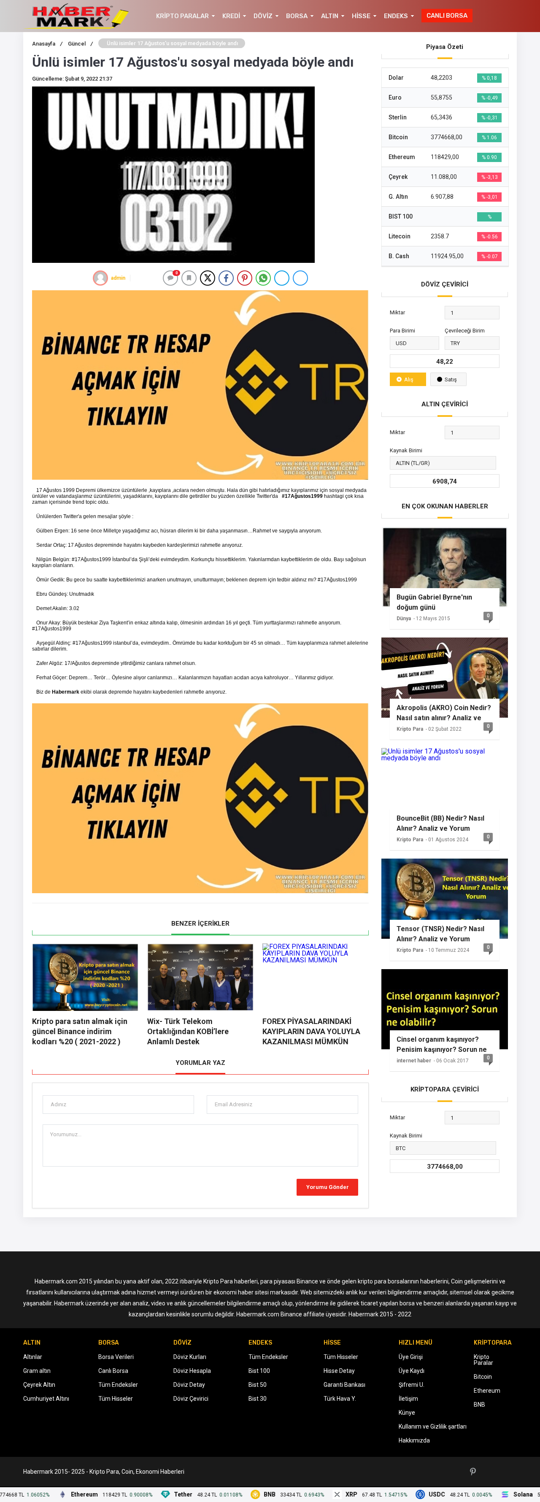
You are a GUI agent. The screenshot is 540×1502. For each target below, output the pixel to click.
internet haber (414, 1060)
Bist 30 (257, 1399)
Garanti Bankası (344, 1385)
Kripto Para (410, 729)
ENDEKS (396, 16)
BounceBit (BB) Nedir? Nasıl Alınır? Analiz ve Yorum (440, 823)
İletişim (408, 1399)
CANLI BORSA (447, 15)
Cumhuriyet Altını (46, 1399)
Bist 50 (257, 1385)
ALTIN (329, 16)
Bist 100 (259, 1371)
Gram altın (37, 1371)
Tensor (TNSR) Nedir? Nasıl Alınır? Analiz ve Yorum (440, 934)
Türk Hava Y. (340, 1399)
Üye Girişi (411, 1357)
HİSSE (361, 16)
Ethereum (487, 1391)
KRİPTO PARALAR (182, 16)
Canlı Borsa (113, 1371)
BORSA (297, 16)
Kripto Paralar (483, 1360)
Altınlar (32, 1357)
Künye (407, 1413)
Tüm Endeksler (118, 1385)
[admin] (100, 278)
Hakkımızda (414, 1440)
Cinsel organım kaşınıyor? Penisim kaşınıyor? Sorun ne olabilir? (442, 1044)
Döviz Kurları (189, 1357)
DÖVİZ (263, 16)
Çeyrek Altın (39, 1385)
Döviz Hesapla (192, 1371)
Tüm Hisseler (115, 1399)
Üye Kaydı (411, 1371)
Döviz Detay (189, 1385)
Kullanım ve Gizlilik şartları (433, 1426)
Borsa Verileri (116, 1357)
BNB (479, 1404)
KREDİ (231, 16)
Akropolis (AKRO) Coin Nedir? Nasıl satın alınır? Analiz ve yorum (444, 713)
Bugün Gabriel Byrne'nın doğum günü (434, 602)
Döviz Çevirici (190, 1399)
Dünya (404, 618)
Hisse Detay (339, 1371)
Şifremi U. (411, 1385)
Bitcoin (483, 1377)
